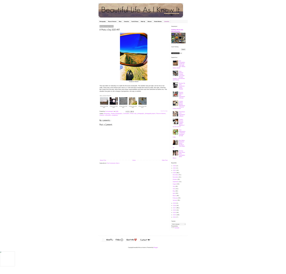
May (174, 191)
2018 (174, 205)
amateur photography (116, 113)
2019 (174, 203)
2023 (174, 165)
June (174, 188)
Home (134, 160)
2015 (174, 212)
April (174, 193)
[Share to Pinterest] (133, 111)
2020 (174, 172)
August (175, 184)
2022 (174, 168)
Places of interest (161, 113)
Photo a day (133, 113)
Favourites (126, 21)
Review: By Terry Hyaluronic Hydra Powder (182, 86)
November (176, 177)
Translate (176, 227)
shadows (102, 115)
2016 (174, 210)
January (175, 200)
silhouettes (108, 115)
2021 (174, 170)
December (176, 174)
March (174, 195)
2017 (174, 207)
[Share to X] (129, 111)
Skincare (150, 21)
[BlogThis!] (128, 111)
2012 (174, 217)
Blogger (156, 247)
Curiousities (126, 113)
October (175, 179)
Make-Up (143, 21)
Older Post (165, 160)
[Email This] (126, 111)
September (176, 181)
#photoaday (107, 113)
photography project (150, 113)
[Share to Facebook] (131, 111)
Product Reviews (158, 21)
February (175, 198)
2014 (174, 214)
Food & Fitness (134, 21)
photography (140, 113)
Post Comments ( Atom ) (113, 163)
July (174, 186)
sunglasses (115, 115)
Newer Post (103, 160)
